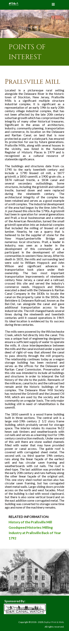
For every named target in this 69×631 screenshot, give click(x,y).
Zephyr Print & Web (54, 622)
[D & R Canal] (14, 4)
